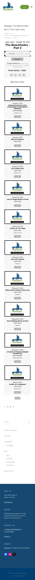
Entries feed (9, 458)
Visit (24, 7)
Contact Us (7, 536)
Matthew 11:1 (24, 63)
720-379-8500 (9, 531)
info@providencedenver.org (13, 529)
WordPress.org (10, 465)
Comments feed (10, 462)
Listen (18, 59)
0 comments (7, 37)
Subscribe (7, 548)
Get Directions (8, 502)
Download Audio (17, 67)
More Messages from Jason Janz (16, 65)
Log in (8, 455)
